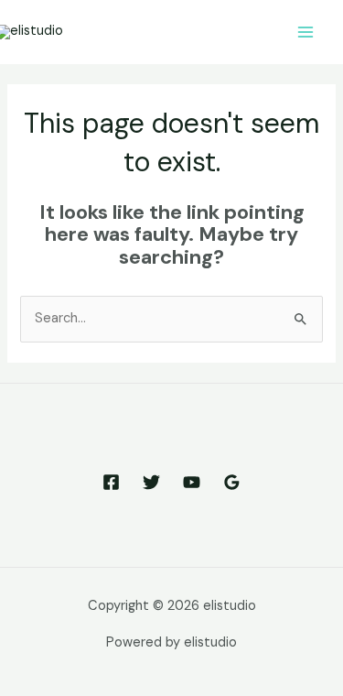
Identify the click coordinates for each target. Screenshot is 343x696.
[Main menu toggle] (305, 32)
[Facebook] (111, 482)
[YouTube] (191, 482)
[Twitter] (151, 482)
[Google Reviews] (232, 482)
